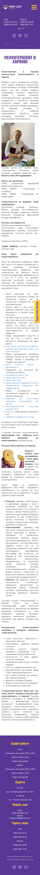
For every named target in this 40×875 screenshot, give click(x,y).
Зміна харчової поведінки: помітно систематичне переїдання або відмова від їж (22, 385)
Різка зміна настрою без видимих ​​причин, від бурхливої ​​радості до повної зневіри (22, 349)
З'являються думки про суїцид (20, 417)
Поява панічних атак (15, 377)
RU (23, 29)
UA (19, 29)
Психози (9, 411)
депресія (10, 667)
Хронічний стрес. (14, 380)
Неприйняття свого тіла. (17, 375)
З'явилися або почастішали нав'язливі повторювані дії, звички (22, 401)
